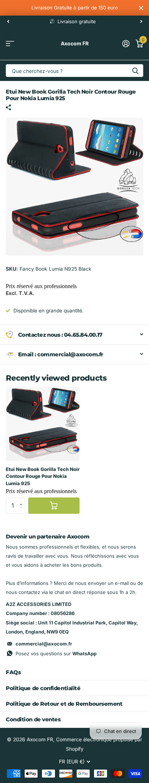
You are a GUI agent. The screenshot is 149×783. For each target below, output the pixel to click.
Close (141, 8)
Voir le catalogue (10, 44)
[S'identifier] (125, 43)
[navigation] (8, 21)
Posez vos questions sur (56, 653)
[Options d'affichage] (54, 505)
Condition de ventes (33, 719)
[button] (23, 499)
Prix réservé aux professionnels (41, 286)
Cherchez (135, 70)
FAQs (13, 672)
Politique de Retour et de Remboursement (64, 703)
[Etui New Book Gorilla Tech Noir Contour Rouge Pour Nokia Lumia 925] (43, 424)
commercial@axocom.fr (44, 644)
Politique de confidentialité (43, 688)
